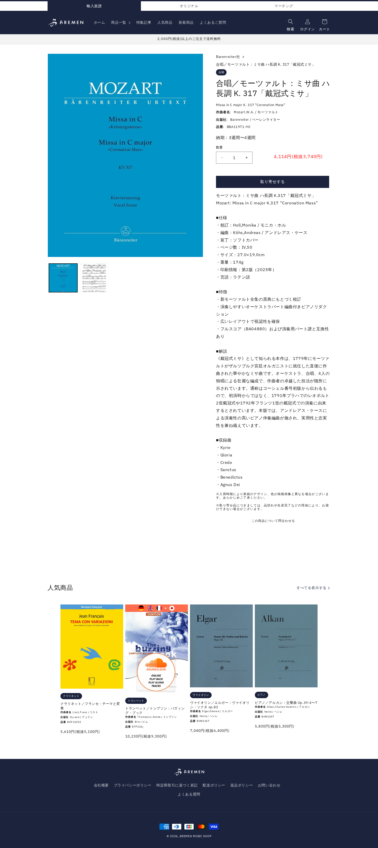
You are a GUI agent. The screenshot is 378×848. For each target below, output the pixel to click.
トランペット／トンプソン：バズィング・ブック (155, 710)
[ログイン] (307, 20)
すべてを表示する (311, 587)
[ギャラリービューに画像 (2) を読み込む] (94, 278)
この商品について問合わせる (273, 521)
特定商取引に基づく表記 (177, 785)
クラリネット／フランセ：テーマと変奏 (90, 706)
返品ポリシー (241, 785)
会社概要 (101, 785)
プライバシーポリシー (132, 785)
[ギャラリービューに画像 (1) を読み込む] (63, 278)
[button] (120, 22)
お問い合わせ (269, 785)
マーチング (283, 6)
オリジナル (189, 6)
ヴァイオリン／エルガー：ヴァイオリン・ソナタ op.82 (219, 705)
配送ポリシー (214, 785)
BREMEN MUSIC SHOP (195, 836)
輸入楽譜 (94, 6)
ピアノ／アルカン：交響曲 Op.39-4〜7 (286, 703)
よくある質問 (189, 794)
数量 (219, 147)
